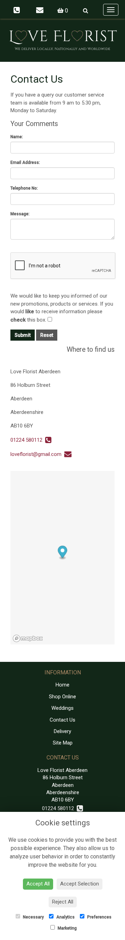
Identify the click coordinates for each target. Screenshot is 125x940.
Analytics (65, 917)
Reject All (62, 902)
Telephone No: (24, 188)
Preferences (98, 917)
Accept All (38, 884)
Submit (23, 335)
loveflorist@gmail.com (37, 454)
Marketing (67, 928)
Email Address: (25, 162)
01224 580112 (27, 440)
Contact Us (62, 720)
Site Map (63, 743)
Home (62, 685)
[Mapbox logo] (27, 638)
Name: (16, 136)
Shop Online (62, 696)
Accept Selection (79, 884)
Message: (20, 213)
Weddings (62, 708)
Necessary (33, 917)
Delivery (62, 731)
